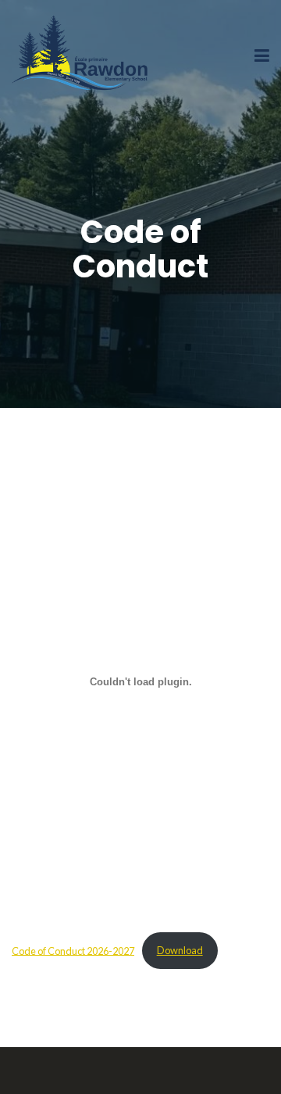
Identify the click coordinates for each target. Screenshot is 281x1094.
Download (180, 950)
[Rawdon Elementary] (82, 55)
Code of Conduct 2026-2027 (73, 950)
